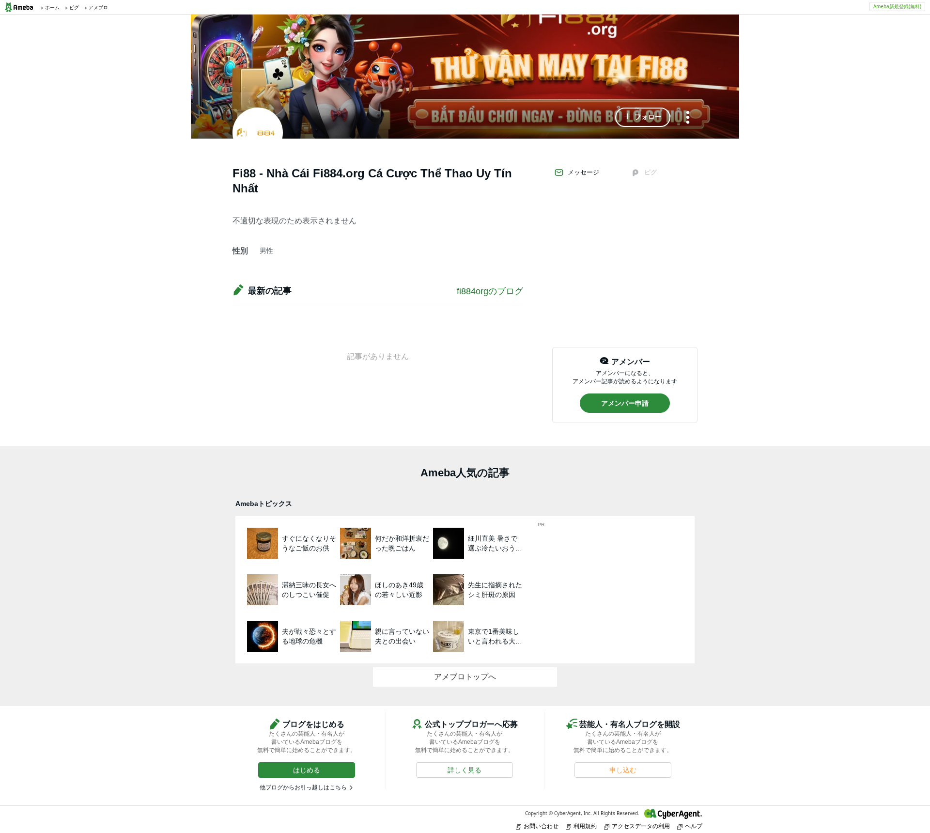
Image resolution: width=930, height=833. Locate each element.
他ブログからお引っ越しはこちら (303, 787)
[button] (642, 117)
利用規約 (585, 826)
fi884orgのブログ (490, 291)
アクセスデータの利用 (641, 826)
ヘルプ (693, 826)
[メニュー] (688, 118)
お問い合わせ (541, 826)
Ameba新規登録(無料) (897, 6)
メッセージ (583, 172)
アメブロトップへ (465, 677)
